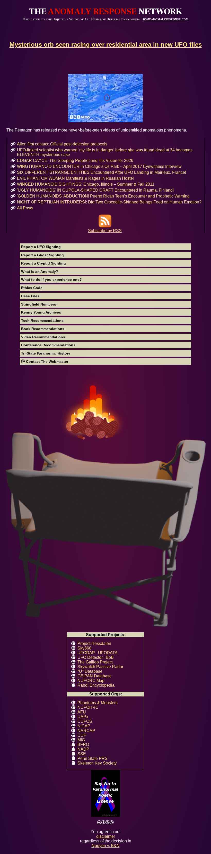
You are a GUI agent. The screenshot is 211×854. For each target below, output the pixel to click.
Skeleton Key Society (97, 763)
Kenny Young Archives (41, 312)
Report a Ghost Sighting (42, 255)
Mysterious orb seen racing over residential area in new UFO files (106, 44)
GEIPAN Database (94, 676)
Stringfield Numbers (38, 304)
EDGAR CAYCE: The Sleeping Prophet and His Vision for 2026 (75, 160)
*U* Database (89, 671)
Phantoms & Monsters (97, 703)
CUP (81, 735)
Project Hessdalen (94, 643)
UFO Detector (90, 657)
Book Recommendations (42, 329)
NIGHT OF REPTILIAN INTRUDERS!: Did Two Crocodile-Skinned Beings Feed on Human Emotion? (109, 202)
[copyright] (105, 822)
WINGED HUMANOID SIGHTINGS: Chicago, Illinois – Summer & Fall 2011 (85, 184)
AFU (81, 712)
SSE (81, 754)
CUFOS (84, 721)
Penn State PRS (92, 758)
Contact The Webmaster (46, 361)
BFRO (83, 744)
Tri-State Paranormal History (45, 353)
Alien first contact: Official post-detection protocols (62, 144)
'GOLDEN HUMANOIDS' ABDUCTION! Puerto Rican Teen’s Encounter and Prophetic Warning (103, 196)
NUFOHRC (88, 707)
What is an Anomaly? (39, 271)
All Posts (25, 208)
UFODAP (86, 653)
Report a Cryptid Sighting (43, 263)
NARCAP (86, 730)
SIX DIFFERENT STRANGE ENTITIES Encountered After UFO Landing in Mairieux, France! (101, 172)
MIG (81, 740)
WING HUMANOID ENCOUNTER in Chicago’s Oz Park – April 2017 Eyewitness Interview (99, 166)
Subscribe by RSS (105, 230)
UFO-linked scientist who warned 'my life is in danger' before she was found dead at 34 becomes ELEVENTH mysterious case (104, 152)
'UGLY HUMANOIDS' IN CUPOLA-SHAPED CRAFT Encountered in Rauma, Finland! (95, 190)
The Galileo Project (95, 662)
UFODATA (108, 653)
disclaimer (105, 836)
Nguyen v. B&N (106, 845)
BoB (110, 657)
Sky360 (84, 648)
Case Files (30, 296)
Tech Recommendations (42, 320)
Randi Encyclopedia (96, 685)
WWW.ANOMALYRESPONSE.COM (165, 19)
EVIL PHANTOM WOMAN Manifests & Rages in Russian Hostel (75, 178)
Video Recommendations (43, 337)
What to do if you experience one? (51, 279)
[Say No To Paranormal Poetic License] (105, 794)
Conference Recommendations (48, 345)
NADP (83, 749)
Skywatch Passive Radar (100, 666)
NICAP (83, 726)
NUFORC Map (90, 680)
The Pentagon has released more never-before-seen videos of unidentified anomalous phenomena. (96, 130)
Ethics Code (31, 288)
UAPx (82, 717)
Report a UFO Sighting (41, 247)
